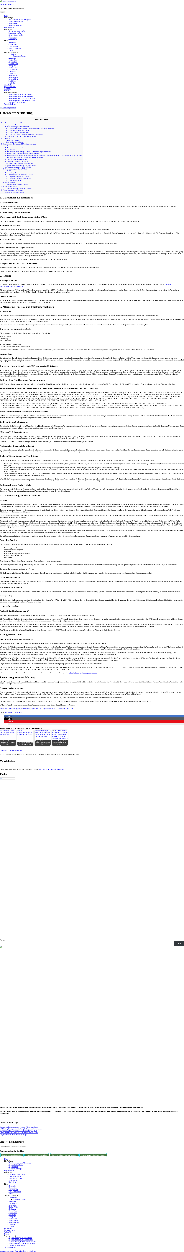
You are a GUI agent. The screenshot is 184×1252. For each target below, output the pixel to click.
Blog (6, 16)
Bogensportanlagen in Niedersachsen (21, 96)
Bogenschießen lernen (16, 21)
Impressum (3, 750)
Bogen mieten (13, 23)
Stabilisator (12, 71)
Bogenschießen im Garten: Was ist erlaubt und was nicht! (19, 1133)
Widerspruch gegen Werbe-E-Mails (17, 167)
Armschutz (12, 58)
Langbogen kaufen (15, 33)
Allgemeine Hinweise (12, 125)
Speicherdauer (10, 150)
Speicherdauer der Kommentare (18, 178)
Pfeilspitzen (12, 73)
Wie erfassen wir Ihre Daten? (17, 130)
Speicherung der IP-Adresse (17, 176)
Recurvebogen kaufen (16, 35)
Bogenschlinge (14, 79)
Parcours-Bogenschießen (17, 102)
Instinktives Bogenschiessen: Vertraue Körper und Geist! (19, 1127)
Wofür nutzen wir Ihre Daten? (18, 132)
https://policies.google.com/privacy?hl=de (83, 673)
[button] (8, 716)
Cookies (8, 171)
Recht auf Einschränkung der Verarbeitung (20, 165)
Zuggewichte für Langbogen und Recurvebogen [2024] (18, 1131)
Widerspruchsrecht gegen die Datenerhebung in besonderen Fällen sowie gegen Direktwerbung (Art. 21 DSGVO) (43, 155)
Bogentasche (13, 75)
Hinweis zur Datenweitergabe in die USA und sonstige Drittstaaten (27, 152)
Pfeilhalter (12, 83)
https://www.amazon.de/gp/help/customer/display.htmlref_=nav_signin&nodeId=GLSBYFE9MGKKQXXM (36, 708)
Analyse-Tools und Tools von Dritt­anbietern (20, 136)
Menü (2, 12)
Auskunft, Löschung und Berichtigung (18, 163)
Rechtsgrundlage (14, 180)
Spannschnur (13, 69)
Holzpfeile (12, 43)
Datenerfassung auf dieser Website (16, 127)
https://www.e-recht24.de (13, 712)
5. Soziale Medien (8, 182)
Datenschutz (9, 146)
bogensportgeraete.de (7, 4)
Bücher (6, 91)
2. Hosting (5, 138)
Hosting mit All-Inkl (12, 140)
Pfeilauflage (13, 54)
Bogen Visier (13, 67)
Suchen (2, 940)
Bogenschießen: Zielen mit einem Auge (13, 1135)
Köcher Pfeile (13, 64)
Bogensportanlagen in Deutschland (20, 94)
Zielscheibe (8, 85)
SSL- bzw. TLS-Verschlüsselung (16, 161)
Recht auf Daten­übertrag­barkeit (15, 159)
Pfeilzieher (12, 81)
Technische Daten (10, 104)
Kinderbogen (13, 39)
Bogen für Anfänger (15, 25)
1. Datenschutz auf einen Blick (12, 123)
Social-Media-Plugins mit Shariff (16, 184)
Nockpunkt (12, 66)
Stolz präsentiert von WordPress (25, 1251)
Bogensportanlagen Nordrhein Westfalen (22, 98)
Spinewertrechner (10, 87)
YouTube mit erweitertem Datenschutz (18, 188)
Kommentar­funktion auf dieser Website (18, 175)
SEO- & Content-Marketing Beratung (51, 769)
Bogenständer (13, 77)
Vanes (11, 50)
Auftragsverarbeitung (15, 142)
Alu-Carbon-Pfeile (15, 48)
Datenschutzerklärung (16, 750)
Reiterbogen (13, 37)
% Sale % (7, 89)
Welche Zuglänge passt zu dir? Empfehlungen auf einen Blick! (21, 1129)
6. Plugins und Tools (9, 186)
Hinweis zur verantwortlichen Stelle (17, 148)
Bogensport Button (19, 56)
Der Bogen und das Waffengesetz (20, 19)
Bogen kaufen (9, 27)
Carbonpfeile (13, 44)
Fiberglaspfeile (13, 46)
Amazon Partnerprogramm (14, 192)
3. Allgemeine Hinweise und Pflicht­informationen (18, 144)
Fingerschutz (13, 60)
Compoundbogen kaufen (17, 31)
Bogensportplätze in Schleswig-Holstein (22, 100)
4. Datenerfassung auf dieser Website (14, 169)
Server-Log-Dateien (12, 173)
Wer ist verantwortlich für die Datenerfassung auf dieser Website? (30, 128)
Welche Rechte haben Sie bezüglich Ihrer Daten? (24, 134)
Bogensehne (13, 62)
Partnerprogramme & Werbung (12, 190)
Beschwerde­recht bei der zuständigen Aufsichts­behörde (23, 157)
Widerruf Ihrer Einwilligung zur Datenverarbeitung (22, 153)
